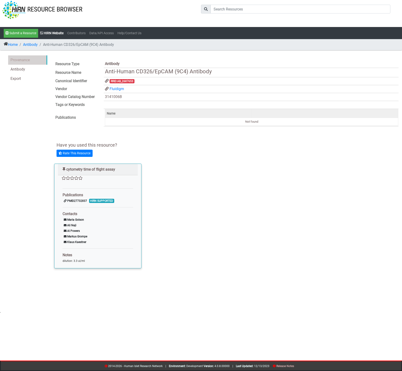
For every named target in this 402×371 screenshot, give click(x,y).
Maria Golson (75, 219)
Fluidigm (117, 89)
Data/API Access (101, 33)
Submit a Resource (22, 33)
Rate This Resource (76, 153)
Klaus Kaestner (76, 242)
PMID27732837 (77, 200)
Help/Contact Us (129, 33)
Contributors (76, 33)
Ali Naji (71, 225)
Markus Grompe (77, 236)
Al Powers (73, 231)
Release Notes (285, 366)
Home (13, 44)
